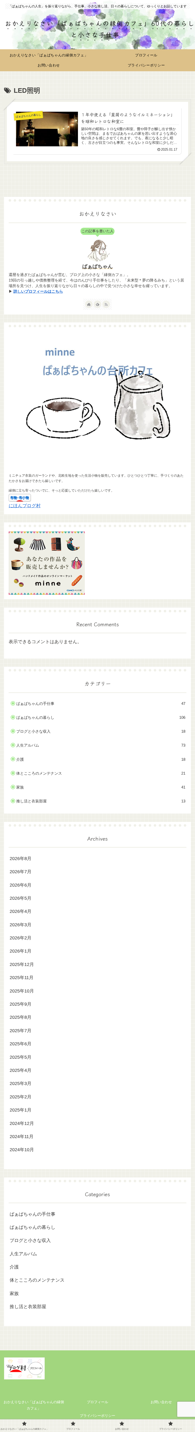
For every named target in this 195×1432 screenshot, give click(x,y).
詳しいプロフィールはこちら (38, 291)
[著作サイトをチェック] (89, 304)
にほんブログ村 (25, 505)
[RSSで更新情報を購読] (106, 304)
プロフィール (97, 1402)
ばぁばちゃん (97, 266)
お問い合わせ (161, 1402)
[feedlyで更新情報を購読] (97, 304)
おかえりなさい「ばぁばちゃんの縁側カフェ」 (34, 1405)
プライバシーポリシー (97, 1416)
